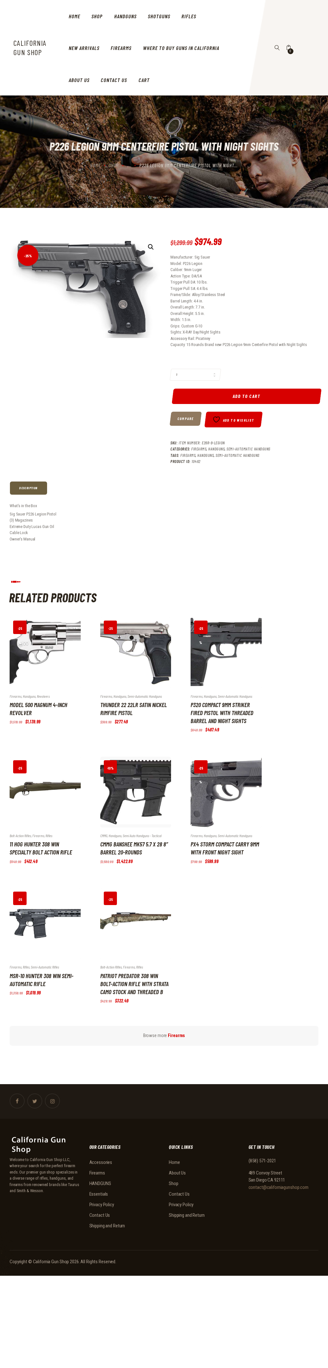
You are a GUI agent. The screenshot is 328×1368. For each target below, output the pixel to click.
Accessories (100, 1162)
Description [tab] (28, 488)
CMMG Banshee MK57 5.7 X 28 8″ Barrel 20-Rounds (134, 848)
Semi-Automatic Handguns (248, 448)
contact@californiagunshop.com (279, 1187)
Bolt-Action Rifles (20, 835)
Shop (114, 165)
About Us (177, 1173)
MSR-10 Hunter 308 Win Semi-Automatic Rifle (41, 979)
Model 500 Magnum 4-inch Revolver (38, 708)
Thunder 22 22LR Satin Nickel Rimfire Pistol (133, 708)
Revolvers (43, 696)
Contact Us (99, 1215)
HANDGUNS (216, 448)
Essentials (98, 1194)
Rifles (48, 835)
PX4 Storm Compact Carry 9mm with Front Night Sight (225, 848)
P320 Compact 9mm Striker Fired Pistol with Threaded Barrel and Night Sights (222, 712)
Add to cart (246, 396)
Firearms (198, 448)
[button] (151, 247)
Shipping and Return (107, 1226)
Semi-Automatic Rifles (45, 967)
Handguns (205, 455)
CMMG (103, 835)
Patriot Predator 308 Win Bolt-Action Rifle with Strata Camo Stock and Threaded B (134, 983)
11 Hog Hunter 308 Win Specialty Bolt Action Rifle (41, 848)
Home (95, 165)
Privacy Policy (101, 1204)
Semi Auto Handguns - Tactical (142, 835)
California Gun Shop (51, 1262)
